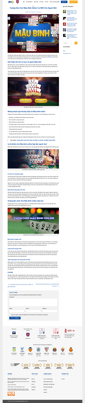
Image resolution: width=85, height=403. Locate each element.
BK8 (24, 1)
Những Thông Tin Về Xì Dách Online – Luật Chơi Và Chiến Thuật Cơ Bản (72, 12)
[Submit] (76, 43)
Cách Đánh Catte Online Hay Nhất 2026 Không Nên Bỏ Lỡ (72, 19)
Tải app (46, 1)
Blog (33, 6)
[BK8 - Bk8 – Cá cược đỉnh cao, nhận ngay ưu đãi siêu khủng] (14, 2)
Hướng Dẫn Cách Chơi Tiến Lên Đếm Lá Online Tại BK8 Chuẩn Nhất (36, 140)
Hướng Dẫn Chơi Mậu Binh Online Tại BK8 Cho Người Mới (72, 30)
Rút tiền (41, 1)
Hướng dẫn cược (67, 53)
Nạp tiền (36, 1)
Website (44, 308)
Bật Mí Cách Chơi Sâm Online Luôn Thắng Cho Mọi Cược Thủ (72, 24)
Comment (12, 297)
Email (27, 308)
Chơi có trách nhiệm (55, 1)
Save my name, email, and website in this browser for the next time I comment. (29, 314)
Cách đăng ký (29, 1)
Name (11, 308)
